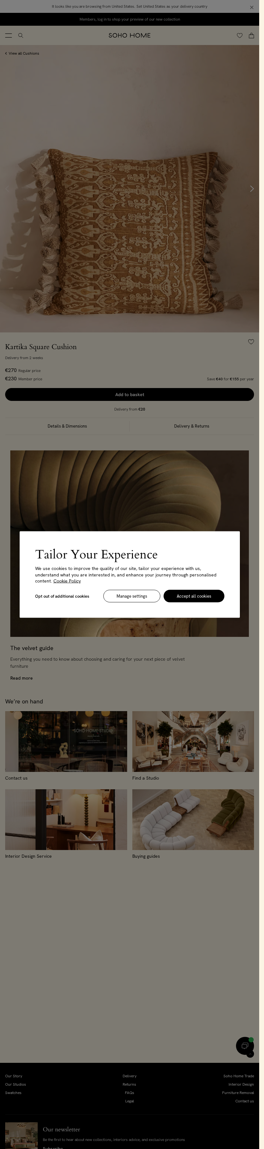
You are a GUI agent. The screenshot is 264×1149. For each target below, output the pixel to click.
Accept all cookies (194, 596)
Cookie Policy (67, 581)
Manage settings (132, 596)
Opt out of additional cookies (62, 596)
